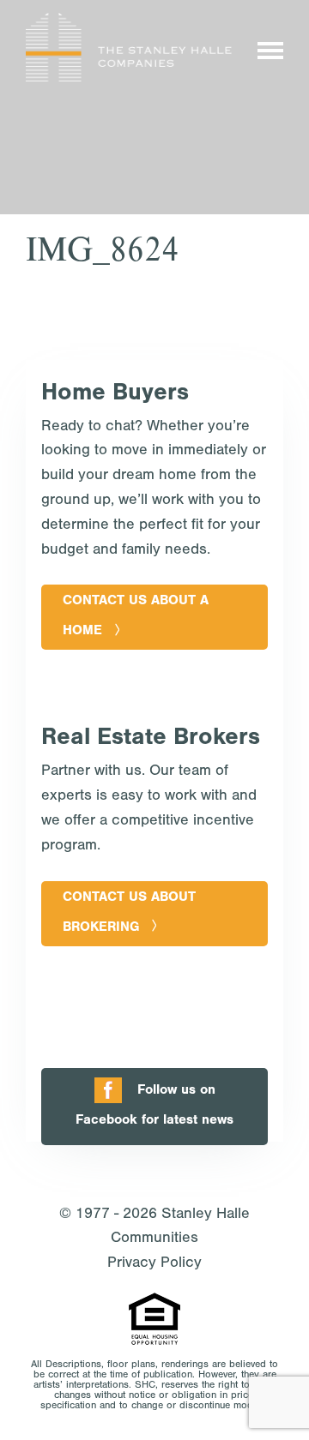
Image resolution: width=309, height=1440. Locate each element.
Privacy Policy (154, 1264)
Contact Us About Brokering (129, 913)
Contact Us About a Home (136, 617)
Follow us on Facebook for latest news (154, 1106)
